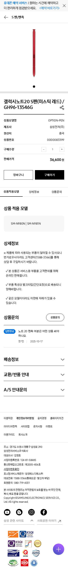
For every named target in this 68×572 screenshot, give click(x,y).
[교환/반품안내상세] (34, 374)
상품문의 (57, 192)
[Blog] (19, 513)
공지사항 (37, 426)
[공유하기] (62, 107)
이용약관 (8, 418)
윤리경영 (42, 418)
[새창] (13, 534)
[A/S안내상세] (34, 389)
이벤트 (49, 426)
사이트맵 (25, 426)
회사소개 (23, 434)
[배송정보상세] (34, 359)
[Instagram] (31, 513)
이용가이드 (9, 434)
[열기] (58, 549)
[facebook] (43, 513)
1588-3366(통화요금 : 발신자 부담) (31, 478)
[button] (34, 86)
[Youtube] (7, 513)
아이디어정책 (10, 426)
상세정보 (34, 192)
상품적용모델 (11, 191)
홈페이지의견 (56, 418)
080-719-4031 (22, 482)
